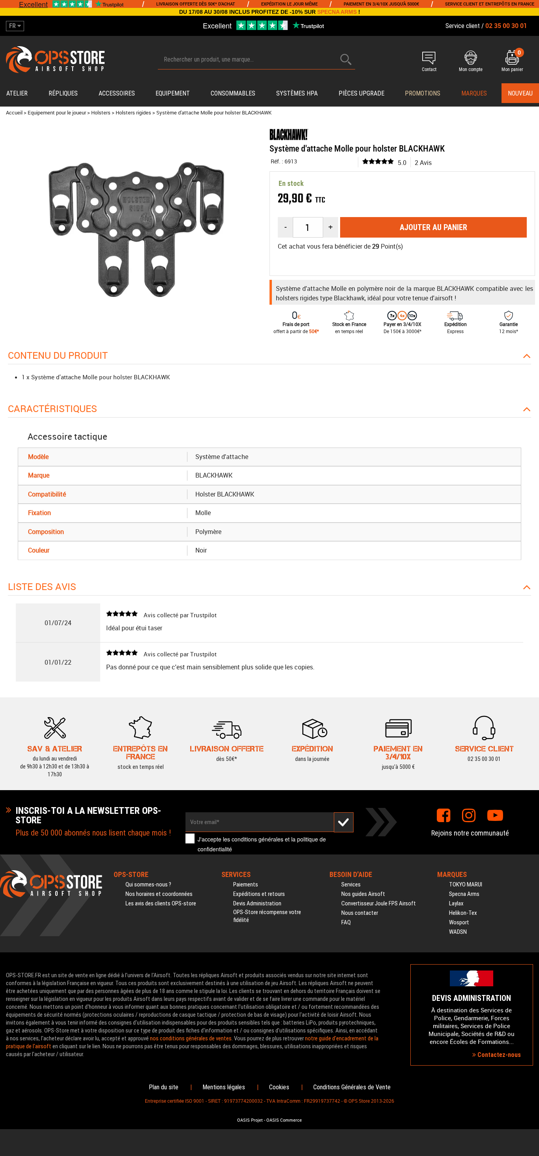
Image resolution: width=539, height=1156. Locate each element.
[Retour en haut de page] (529, 685)
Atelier (17, 93)
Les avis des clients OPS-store (160, 903)
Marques (474, 93)
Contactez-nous (498, 1055)
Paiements (245, 884)
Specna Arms (464, 893)
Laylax (456, 903)
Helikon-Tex (463, 912)
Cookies (279, 1087)
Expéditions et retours (259, 893)
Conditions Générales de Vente (352, 1087)
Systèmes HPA (297, 93)
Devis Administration (257, 903)
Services (351, 884)
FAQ (346, 922)
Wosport (459, 922)
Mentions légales (223, 1087)
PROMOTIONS (422, 93)
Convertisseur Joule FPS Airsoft (378, 903)
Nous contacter (359, 912)
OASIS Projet (250, 1120)
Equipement (172, 93)
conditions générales (257, 839)
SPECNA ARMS (337, 12)
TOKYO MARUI (465, 884)
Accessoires (117, 93)
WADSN (458, 931)
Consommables (233, 93)
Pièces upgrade (361, 93)
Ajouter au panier (433, 227)
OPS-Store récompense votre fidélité (267, 916)
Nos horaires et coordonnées (159, 893)
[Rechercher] (346, 59)
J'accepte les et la (262, 844)
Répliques (63, 93)
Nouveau (520, 93)
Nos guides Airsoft (363, 893)
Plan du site (163, 1087)
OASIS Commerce (284, 1120)
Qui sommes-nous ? (148, 884)
